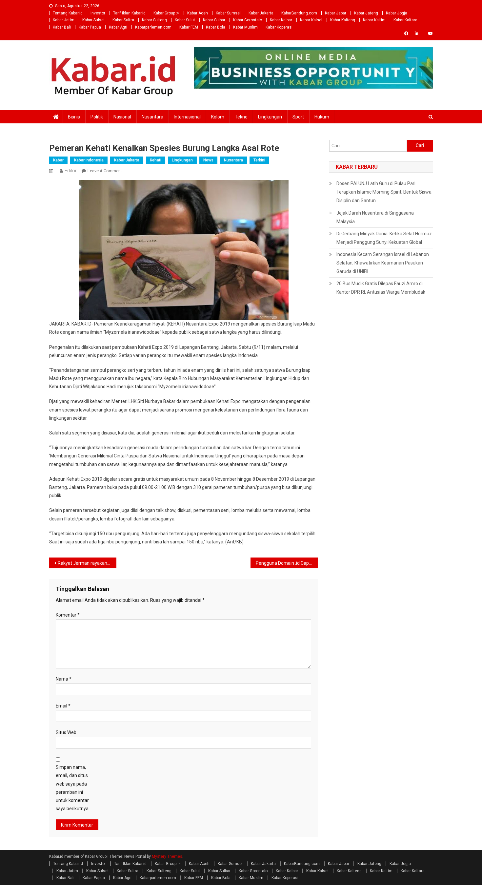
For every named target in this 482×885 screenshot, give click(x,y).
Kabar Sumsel (228, 13)
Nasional (122, 116)
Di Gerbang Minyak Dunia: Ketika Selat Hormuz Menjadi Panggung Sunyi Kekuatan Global (384, 238)
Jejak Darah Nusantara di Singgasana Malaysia (375, 217)
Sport (298, 116)
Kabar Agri (118, 27)
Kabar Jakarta (261, 13)
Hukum (321, 116)
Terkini (259, 160)
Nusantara (152, 116)
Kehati (155, 160)
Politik (96, 116)
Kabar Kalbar (281, 20)
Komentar (68, 615)
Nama (63, 679)
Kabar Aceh (197, 13)
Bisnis (74, 116)
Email (63, 705)
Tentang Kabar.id (68, 13)
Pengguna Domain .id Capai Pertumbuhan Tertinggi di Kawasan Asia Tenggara (287, 563)
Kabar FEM (188, 27)
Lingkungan (270, 116)
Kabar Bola (215, 27)
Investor (97, 13)
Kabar (58, 160)
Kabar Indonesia (89, 160)
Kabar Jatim (63, 20)
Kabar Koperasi (279, 27)
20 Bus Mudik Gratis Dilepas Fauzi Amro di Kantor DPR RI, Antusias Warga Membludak (380, 288)
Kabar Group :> (166, 13)
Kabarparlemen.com (153, 27)
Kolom (217, 116)
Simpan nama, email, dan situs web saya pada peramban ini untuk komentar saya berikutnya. (73, 788)
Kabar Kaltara (405, 20)
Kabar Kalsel (311, 20)
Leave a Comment (105, 170)
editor (71, 170)
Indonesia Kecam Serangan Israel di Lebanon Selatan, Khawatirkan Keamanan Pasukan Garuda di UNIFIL (382, 263)
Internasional (187, 116)
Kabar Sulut (185, 20)
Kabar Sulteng (154, 20)
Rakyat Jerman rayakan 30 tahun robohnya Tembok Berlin (87, 563)
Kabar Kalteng (342, 20)
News (208, 160)
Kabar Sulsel (93, 20)
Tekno (241, 116)
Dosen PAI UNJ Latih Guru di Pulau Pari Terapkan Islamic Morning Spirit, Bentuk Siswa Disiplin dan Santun (384, 192)
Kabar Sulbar (214, 20)
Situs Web (66, 732)
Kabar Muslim (245, 27)
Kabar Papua (90, 27)
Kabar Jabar (335, 13)
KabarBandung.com (299, 13)
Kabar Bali (62, 27)
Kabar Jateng (366, 13)
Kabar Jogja (396, 13)
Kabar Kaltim (374, 20)
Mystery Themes (167, 856)
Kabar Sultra (123, 20)
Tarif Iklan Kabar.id (129, 13)
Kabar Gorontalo (247, 20)
